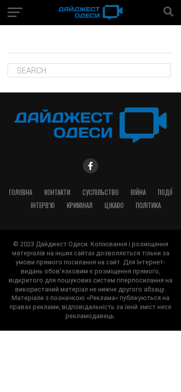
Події (165, 192)
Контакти (57, 192)
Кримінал (80, 205)
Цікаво (114, 205)
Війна (138, 192)
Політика (148, 205)
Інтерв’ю (43, 205)
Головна (20, 192)
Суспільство (100, 192)
